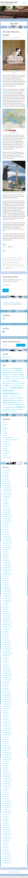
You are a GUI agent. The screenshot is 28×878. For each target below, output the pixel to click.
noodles (9, 398)
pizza (15, 398)
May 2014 (6, 794)
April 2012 (6, 849)
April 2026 (6, 479)
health (5, 433)
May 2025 (6, 503)
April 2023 (6, 558)
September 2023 (8, 547)
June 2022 (6, 580)
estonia (11, 259)
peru (12, 398)
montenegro (21, 264)
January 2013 (7, 829)
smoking (10, 267)
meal (9, 395)
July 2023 (6, 552)
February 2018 (7, 695)
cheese (9, 374)
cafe (22, 372)
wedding (13, 411)
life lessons (18, 385)
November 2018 (8, 675)
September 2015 (8, 759)
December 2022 (7, 567)
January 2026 (7, 485)
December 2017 (7, 699)
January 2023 (7, 565)
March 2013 (7, 825)
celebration (5, 374)
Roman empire (9, 92)
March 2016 (7, 746)
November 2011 (8, 860)
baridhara (5, 370)
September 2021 (8, 600)
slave (4, 267)
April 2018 (6, 690)
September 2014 (8, 785)
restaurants (7, 400)
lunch (9, 388)
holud (14, 383)
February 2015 (7, 774)
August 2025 (7, 496)
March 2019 (7, 666)
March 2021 (7, 613)
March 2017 (7, 719)
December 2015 (7, 752)
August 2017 (7, 708)
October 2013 (7, 809)
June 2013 (6, 818)
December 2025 (7, 488)
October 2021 (7, 598)
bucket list (18, 372)
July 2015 (6, 763)
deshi (22, 376)
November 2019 (8, 649)
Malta (20, 135)
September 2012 (8, 838)
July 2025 (6, 499)
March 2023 (7, 560)
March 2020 (7, 640)
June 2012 (6, 845)
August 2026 (7, 470)
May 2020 (6, 635)
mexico (17, 395)
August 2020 (7, 629)
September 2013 (8, 812)
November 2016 (8, 728)
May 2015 (6, 768)
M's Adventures (9, 2)
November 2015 (8, 754)
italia (22, 383)
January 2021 (7, 618)
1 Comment (9, 268)
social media (13, 402)
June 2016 (6, 739)
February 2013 (7, 827)
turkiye (7, 409)
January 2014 (7, 803)
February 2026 (7, 483)
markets (5, 396)
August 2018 (7, 682)
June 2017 (6, 712)
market (18, 393)
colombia (21, 374)
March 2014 (7, 798)
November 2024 (8, 516)
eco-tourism (18, 378)
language (13, 385)
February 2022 (7, 589)
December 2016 (7, 726)
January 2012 (7, 856)
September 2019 (8, 653)
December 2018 (7, 673)
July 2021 (6, 604)
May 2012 (6, 847)
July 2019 (6, 657)
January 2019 (7, 671)
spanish (6, 404)
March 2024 (7, 534)
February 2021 (7, 615)
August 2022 (7, 576)
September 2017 (8, 706)
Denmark (16, 376)
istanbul (19, 383)
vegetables (13, 409)
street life (11, 404)
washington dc (6, 411)
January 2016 (7, 750)
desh (20, 376)
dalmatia (4, 259)
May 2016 (6, 741)
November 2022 (8, 569)
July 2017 (6, 710)
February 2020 (7, 642)
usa (10, 409)
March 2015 (7, 772)
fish (11, 381)
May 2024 (6, 529)
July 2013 (6, 816)
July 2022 (6, 578)
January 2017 (7, 724)
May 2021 (6, 609)
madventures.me (6, 264)
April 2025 (6, 505)
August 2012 (7, 840)
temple (14, 267)
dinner (11, 378)
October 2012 (7, 836)
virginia (16, 409)
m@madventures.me (7, 357)
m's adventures (16, 387)
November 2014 (8, 781)
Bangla (12, 368)
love (7, 388)
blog (17, 370)
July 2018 (6, 684)
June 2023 (6, 554)
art (10, 368)
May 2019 (6, 662)
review (5, 448)
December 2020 (7, 620)
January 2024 (7, 538)
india (16, 383)
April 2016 (6, 743)
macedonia (10, 262)
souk (18, 402)
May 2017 (6, 715)
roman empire (16, 265)
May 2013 (6, 821)
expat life (6, 428)
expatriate (5, 381)
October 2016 (7, 730)
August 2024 (7, 523)
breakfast (13, 372)
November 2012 (8, 834)
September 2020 (8, 626)
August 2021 (7, 602)
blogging (20, 370)
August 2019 (7, 655)
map (17, 264)
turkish (4, 409)
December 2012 (7, 832)
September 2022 (8, 574)
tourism (7, 407)
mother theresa (6, 265)
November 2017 (8, 701)
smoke (6, 267)
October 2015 (7, 757)
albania (14, 257)
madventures (16, 262)
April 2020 (6, 638)
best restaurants (12, 370)
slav (23, 265)
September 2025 (8, 494)
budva (21, 257)
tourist (20, 267)
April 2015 (6, 770)
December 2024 (7, 514)
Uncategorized (7, 457)
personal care (7, 444)
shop (23, 400)
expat (23, 378)
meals (11, 395)
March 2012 (7, 851)
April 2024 (6, 532)
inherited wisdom (8, 437)
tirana (17, 267)
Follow (5, 290)
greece (15, 259)
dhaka (7, 378)
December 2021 (7, 593)
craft (5, 426)
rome (21, 265)
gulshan (5, 383)
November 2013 (8, 807)
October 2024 (7, 518)
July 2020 (6, 631)
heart (8, 383)
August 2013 (7, 814)
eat (15, 378)
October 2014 (7, 783)
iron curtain (7, 260)
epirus (8, 259)
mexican (14, 395)
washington (20, 409)
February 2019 (7, 668)
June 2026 (6, 474)
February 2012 (7, 854)
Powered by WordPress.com (14, 871)
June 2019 (6, 660)
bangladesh (18, 368)
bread (9, 372)
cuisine (9, 376)
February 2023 (7, 563)
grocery (20, 381)
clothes (13, 374)
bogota (5, 372)
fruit (18, 381)
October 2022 (7, 571)
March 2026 (7, 481)
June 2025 (6, 501)
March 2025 (7, 507)
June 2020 (6, 633)
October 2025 (7, 492)
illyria (4, 260)
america (7, 368)
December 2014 (7, 779)
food (14, 380)
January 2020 (7, 644)
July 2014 (6, 790)
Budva (10, 194)
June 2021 (6, 607)
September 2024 (8, 521)
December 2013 (7, 805)
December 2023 (7, 540)
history (5, 257)
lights (23, 385)
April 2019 (6, 664)
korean (9, 385)
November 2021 (8, 596)
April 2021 (6, 611)
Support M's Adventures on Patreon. (12, 302)
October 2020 (7, 624)
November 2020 (8, 622)
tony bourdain (20, 404)
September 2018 (8, 679)
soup (20, 402)
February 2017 (7, 721)
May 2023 (6, 556)
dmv (13, 378)
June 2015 (6, 765)
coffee (17, 374)
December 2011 (7, 858)
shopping (6, 402)
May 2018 (6, 688)
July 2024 (6, 525)
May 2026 (6, 477)
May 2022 (6, 582)
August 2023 (7, 549)
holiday (21, 259)
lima (4, 388)
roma (13, 400)
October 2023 (7, 545)
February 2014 (7, 801)
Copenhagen (5, 376)
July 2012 (6, 843)
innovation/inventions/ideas (11, 439)
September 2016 (8, 732)
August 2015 (7, 761)
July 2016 (6, 737)
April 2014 (6, 796)
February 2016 (7, 748)
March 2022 (7, 587)
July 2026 (6, 472)
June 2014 (6, 792)
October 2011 (7, 862)
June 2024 (6, 527)
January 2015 (7, 776)
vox (3, 268)
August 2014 (7, 787)
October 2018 (7, 677)
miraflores (5, 398)
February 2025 (7, 510)
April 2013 (6, 823)
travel (9, 257)
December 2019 (7, 646)
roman (11, 265)
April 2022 (6, 585)
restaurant (20, 398)
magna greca (13, 264)
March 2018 (7, 693)
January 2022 (7, 591)
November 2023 (8, 543)
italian (4, 385)
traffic (14, 407)
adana (4, 368)
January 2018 (7, 697)
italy (18, 260)
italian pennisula (13, 260)
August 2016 (7, 735)
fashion (9, 381)
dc (13, 376)
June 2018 (6, 686)
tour (3, 407)
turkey (23, 407)
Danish (12, 376)
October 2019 (7, 651)
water (10, 411)
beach (18, 257)
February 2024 (7, 536)
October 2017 (7, 704)
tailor (16, 404)
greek (18, 259)
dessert (4, 378)
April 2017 (6, 717)
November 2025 (8, 490)
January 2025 (7, 512)
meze (20, 395)
